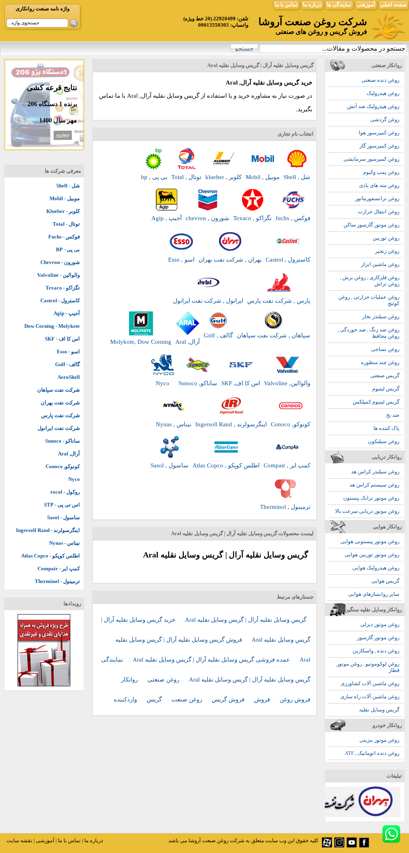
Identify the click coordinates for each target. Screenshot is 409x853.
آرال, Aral (69, 454)
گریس (155, 699)
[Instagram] (339, 846)
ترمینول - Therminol (57, 581)
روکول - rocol (65, 492)
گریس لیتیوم (385, 389)
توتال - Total (66, 224)
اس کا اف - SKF (62, 339)
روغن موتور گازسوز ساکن (371, 225)
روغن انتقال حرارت (378, 212)
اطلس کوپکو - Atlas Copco (50, 556)
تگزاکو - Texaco (63, 288)
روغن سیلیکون (383, 441)
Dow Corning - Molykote (52, 326)
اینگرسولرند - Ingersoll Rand (48, 530)
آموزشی (366, 5)
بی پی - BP (68, 249)
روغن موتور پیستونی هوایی (369, 541)
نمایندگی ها (339, 5)
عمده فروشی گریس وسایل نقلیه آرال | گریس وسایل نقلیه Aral (212, 659)
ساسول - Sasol (63, 517)
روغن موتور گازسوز (378, 637)
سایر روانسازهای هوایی (373, 594)
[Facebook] (364, 846)
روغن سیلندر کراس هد (375, 472)
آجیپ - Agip (67, 313)
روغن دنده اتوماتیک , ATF (372, 753)
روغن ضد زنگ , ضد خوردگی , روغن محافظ (368, 333)
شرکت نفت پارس (60, 415)
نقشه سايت (19, 840)
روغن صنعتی (164, 679)
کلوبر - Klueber (63, 211)
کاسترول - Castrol (60, 300)
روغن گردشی (384, 119)
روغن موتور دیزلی (379, 624)
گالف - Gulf (67, 364)
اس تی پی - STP (62, 505)
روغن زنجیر (387, 251)
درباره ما (312, 5)
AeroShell (69, 377)
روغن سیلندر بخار (380, 316)
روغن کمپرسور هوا (379, 133)
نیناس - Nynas (64, 543)
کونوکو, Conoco (63, 466)
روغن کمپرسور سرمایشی (371, 159)
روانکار (130, 679)
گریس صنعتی (384, 375)
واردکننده (126, 699)
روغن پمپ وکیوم (381, 172)
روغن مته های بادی (379, 185)
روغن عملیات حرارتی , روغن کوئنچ (368, 300)
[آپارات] (327, 846)
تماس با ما (286, 5)
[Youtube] (352, 846)
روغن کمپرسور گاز (379, 146)
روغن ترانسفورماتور (377, 198)
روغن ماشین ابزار (380, 264)
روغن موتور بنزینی (379, 740)
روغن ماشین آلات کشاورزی (370, 683)
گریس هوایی (385, 581)
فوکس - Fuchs (64, 237)
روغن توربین (386, 238)
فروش (263, 699)
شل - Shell (68, 186)
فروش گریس (229, 699)
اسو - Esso (68, 352)
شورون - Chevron (60, 262)
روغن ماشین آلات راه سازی (369, 696)
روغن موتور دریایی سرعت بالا (367, 511)
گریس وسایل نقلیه (379, 710)
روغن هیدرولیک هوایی (375, 568)
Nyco (74, 479)
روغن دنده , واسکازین (376, 651)
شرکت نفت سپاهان (58, 390)
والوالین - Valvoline (58, 275)
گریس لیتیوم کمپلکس (376, 402)
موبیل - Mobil (65, 198)
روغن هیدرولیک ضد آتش (373, 106)
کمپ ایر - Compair (59, 568)
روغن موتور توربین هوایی (372, 555)
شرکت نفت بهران (60, 403)
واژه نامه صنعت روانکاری (42, 9)
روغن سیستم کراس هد (374, 485)
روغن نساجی (385, 349)
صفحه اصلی (393, 5)
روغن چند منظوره (380, 362)
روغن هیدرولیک (383, 93)
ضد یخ (392, 415)
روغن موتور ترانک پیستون (371, 498)
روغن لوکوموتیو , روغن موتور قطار (368, 667)
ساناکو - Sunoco (62, 441)
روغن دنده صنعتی (380, 80)
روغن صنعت (187, 699)
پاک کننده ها (386, 428)
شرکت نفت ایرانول (59, 428)
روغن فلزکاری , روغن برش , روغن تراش (369, 280)
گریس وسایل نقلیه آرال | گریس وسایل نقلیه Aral (245, 620)
